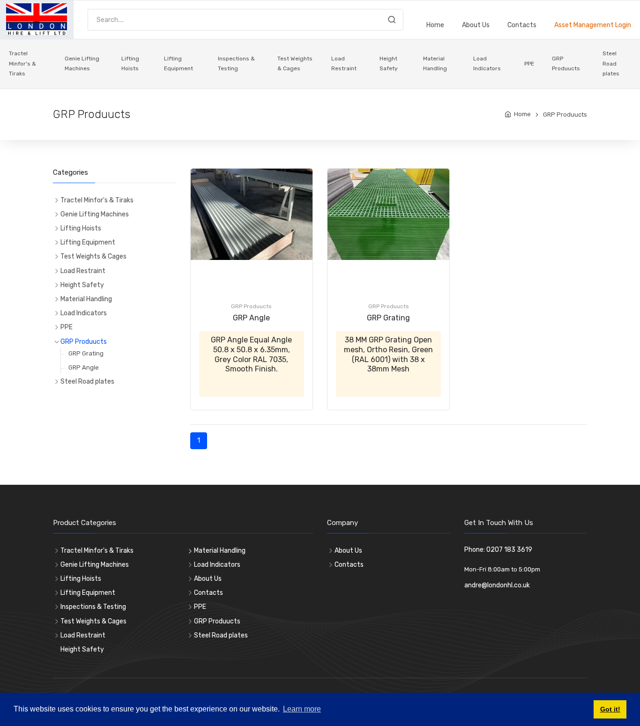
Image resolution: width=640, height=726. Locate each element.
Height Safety (389, 63)
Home (435, 25)
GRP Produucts (566, 63)
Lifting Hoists (130, 63)
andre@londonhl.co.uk (497, 585)
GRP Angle (251, 317)
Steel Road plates (611, 63)
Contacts (521, 25)
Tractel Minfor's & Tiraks (22, 63)
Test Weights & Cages (295, 63)
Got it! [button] (610, 709)
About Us (476, 25)
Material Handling (435, 63)
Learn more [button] (302, 709)
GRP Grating (388, 317)
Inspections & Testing (236, 63)
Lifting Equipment (178, 63)
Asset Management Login (592, 25)
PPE (529, 63)
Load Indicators (487, 63)
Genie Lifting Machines (82, 63)
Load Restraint (344, 63)
